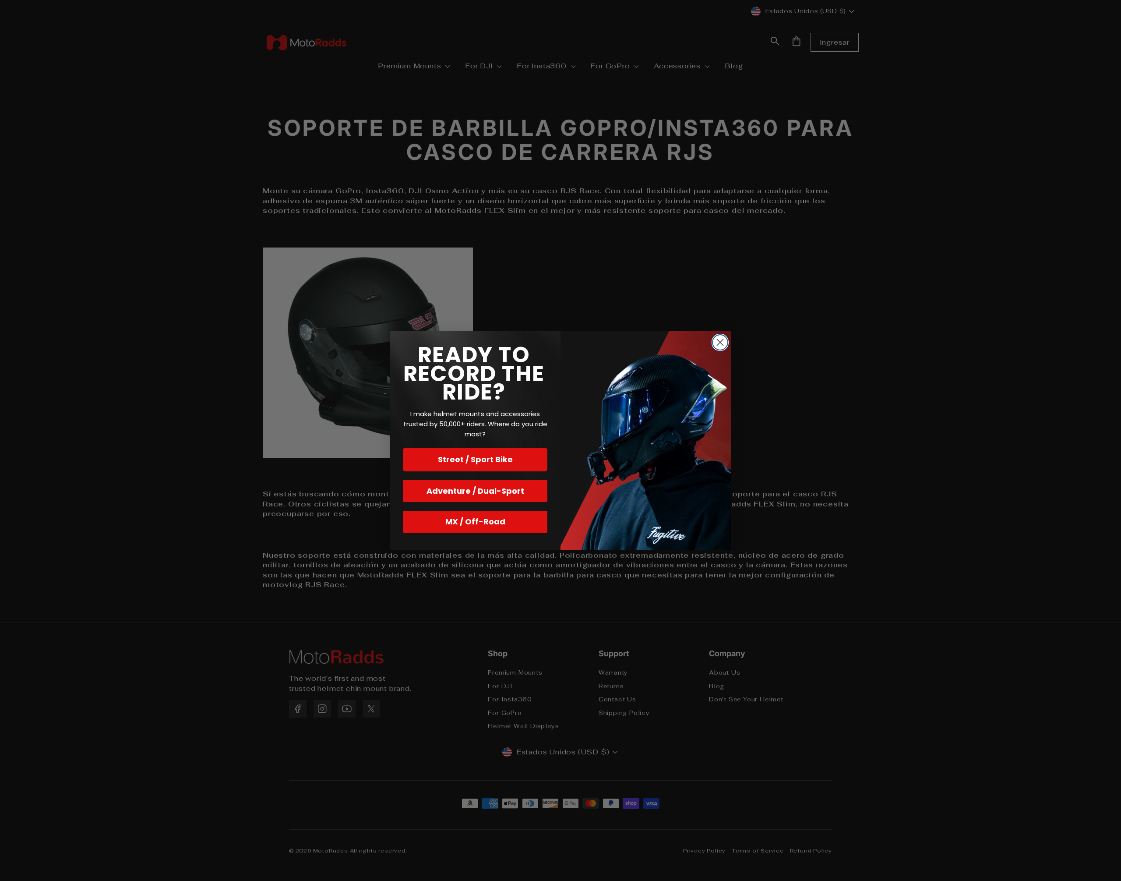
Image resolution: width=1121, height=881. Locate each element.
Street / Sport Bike (475, 459)
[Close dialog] (720, 342)
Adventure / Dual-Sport (475, 490)
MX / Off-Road (475, 521)
